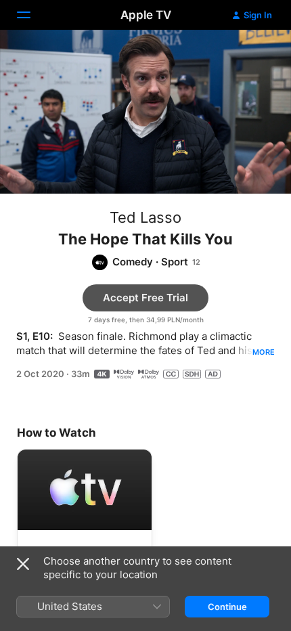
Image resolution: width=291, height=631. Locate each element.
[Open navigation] (32, 15)
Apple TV (145, 15)
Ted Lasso (145, 217)
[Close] (23, 564)
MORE (263, 352)
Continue (227, 606)
